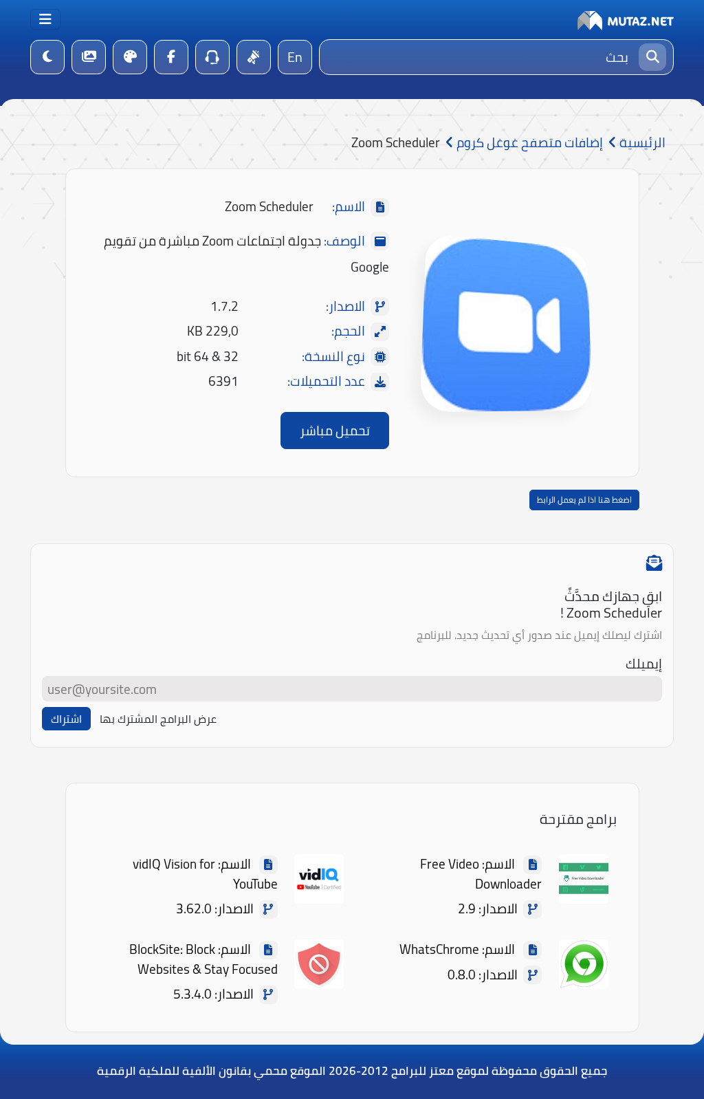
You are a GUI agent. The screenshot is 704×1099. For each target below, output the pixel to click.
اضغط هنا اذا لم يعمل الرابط (584, 500)
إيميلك (644, 664)
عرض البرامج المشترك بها (158, 718)
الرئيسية (641, 143)
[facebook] (171, 57)
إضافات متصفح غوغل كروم (528, 143)
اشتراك (66, 718)
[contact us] (212, 57)
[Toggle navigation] (45, 19)
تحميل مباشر (335, 430)
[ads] (253, 57)
